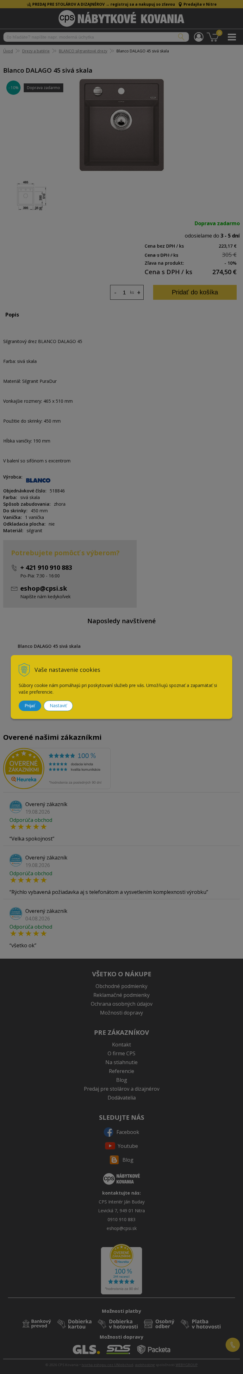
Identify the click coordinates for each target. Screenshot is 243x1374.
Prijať (30, 705)
